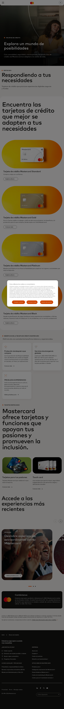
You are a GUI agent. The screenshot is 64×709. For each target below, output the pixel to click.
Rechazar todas (32, 302)
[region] (32, 293)
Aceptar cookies (18, 302)
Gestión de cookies (46, 302)
